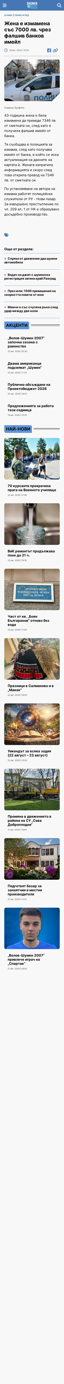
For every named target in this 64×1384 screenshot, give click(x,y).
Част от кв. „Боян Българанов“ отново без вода (28, 620)
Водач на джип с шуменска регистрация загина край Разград (30, 276)
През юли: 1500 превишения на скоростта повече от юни (30, 292)
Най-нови (18, 428)
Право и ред (22, 15)
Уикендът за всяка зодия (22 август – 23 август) (29, 753)
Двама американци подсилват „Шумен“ (25, 365)
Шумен (8, 15)
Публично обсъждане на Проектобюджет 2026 (29, 387)
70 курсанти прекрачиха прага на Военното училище (32, 488)
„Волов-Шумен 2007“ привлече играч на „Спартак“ (26, 959)
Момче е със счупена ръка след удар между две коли (31, 309)
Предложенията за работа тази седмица (31, 408)
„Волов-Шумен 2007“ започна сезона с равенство (26, 342)
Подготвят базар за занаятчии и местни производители (25, 890)
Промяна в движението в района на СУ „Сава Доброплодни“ (29, 820)
